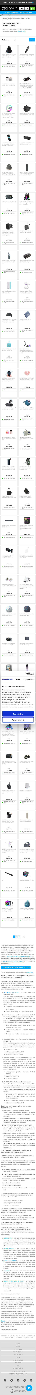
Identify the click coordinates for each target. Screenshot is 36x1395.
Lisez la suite (21, 31)
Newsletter (18, 1363)
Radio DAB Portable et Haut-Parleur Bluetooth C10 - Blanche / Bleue (27, 438)
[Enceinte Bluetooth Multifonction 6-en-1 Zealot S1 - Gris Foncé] (9, 406)
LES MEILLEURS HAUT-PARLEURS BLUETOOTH (16, 967)
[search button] (26, 8)
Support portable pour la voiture (14, 1281)
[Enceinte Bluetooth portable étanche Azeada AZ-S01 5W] (27, 495)
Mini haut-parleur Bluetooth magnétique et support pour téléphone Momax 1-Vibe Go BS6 (8, 173)
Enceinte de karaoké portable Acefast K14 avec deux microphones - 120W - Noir (8, 556)
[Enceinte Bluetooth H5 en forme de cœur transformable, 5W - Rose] (27, 377)
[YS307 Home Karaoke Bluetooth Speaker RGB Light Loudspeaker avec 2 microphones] (27, 200)
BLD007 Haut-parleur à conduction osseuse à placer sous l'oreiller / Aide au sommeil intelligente (27, 173)
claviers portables (19, 962)
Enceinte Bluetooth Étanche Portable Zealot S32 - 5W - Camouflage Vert (25, 468)
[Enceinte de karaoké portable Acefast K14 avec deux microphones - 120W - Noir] (9, 553)
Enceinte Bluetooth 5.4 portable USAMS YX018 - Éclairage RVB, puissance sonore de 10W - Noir (8, 468)
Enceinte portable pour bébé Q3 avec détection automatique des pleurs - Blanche (26, 556)
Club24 (3, 1321)
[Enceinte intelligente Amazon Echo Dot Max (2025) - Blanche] (9, 612)
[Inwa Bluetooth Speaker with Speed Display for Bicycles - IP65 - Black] (27, 112)
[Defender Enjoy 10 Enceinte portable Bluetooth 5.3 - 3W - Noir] (27, 877)
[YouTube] (24, 1380)
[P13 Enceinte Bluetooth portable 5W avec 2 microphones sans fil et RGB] (9, 436)
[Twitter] (11, 1380)
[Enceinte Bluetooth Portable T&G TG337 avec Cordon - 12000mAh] (27, 406)
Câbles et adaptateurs (10, 1260)
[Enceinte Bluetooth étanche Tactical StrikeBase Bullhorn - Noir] (9, 495)
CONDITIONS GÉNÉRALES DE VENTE (18, 1374)
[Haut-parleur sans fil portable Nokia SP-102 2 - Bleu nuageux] (27, 642)
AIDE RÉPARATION (18, 1360)
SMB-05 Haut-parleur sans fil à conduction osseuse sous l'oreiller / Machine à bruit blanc (9, 291)
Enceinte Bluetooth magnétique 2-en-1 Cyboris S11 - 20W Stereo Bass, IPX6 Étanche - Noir (9, 144)
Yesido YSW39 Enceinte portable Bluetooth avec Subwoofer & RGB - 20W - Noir (9, 762)
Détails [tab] (18, 679)
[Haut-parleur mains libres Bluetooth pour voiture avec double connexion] (9, 200)
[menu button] (21, 8)
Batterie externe (8, 1238)
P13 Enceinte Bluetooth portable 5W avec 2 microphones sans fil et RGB (9, 438)
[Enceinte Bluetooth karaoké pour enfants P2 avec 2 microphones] (9, 82)
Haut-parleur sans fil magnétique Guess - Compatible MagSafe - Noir (8, 645)
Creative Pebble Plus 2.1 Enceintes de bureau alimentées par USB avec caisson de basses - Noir (9, 321)
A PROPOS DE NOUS (18, 1354)
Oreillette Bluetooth (9, 1248)
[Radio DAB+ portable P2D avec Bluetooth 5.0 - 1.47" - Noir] (27, 229)
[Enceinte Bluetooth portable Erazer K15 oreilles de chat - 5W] (9, 347)
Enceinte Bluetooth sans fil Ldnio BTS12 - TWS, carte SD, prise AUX (8, 792)
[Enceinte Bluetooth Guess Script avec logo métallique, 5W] (27, 759)
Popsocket (6, 1271)
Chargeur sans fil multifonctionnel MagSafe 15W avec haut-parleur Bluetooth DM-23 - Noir (9, 56)
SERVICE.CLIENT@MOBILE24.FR (24, 1337)
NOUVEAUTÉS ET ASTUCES (18, 1371)
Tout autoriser (18, 714)
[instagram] (31, 1380)
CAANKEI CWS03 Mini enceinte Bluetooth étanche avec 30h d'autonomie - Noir (8, 380)
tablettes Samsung (8, 962)
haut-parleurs (29, 972)
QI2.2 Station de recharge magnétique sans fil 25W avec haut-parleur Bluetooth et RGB (26, 291)
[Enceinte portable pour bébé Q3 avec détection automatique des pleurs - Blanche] (27, 553)
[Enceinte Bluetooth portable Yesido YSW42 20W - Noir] (9, 524)
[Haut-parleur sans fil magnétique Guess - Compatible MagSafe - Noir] (9, 642)
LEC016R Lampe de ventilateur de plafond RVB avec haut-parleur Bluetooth (9, 851)
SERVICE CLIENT (18, 1349)
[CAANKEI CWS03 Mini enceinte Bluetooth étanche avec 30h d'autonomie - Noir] (9, 377)
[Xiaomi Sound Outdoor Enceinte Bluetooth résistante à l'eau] (27, 818)
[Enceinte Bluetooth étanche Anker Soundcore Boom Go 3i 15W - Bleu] (27, 907)
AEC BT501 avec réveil (11, 992)
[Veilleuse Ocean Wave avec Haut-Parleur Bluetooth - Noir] (27, 730)
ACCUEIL (18, 1343)
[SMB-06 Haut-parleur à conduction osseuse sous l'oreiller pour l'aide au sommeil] (27, 53)
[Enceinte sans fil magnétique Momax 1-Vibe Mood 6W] (27, 789)
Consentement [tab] (7, 679)
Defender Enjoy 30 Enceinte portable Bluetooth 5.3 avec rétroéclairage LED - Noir (7, 910)
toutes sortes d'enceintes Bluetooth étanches (19, 956)
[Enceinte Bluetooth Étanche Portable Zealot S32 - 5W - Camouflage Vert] (27, 465)
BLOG (18, 1365)
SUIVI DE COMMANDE (18, 1352)
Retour (5, 18)
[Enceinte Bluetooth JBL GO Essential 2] (27, 318)
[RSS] (18, 1380)
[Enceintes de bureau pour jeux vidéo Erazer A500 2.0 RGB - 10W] (9, 583)
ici (33, 2)
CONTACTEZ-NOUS (18, 1368)
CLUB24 (18, 1357)
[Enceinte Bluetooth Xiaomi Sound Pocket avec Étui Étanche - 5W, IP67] (9, 259)
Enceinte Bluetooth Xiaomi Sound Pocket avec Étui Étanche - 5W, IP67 (8, 262)
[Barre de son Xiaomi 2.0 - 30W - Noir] (9, 877)
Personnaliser (17, 720)
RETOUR (18, 1346)
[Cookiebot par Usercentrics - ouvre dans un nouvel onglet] (25, 673)
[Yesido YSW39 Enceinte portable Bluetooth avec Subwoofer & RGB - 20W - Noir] (9, 759)
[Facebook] (5, 1380)
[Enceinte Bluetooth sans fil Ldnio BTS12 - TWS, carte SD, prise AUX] (9, 789)
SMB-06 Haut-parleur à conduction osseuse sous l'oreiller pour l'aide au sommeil (27, 56)
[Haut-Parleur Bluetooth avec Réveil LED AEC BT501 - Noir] (27, 259)
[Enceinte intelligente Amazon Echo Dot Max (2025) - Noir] (27, 612)
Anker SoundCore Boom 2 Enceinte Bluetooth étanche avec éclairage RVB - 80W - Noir (27, 851)
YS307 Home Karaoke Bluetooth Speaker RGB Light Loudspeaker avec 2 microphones (26, 203)
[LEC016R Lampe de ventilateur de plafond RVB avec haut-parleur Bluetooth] (9, 848)
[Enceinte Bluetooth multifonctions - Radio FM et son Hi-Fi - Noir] (27, 141)
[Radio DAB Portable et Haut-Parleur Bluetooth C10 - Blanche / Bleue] (27, 436)
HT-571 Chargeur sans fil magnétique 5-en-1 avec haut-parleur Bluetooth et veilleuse (8, 821)
